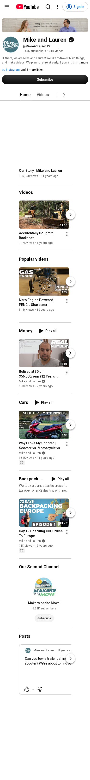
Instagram (12, 69)
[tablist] (45, 95)
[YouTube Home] (27, 6)
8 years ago (66, 650)
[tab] (25, 95)
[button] (64, 95)
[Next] (70, 214)
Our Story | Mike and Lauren (40, 170)
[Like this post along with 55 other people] (27, 689)
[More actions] (67, 234)
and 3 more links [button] (32, 69)
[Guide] (7, 7)
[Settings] (57, 7)
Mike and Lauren (30, 381)
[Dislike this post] (40, 689)
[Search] (48, 7)
